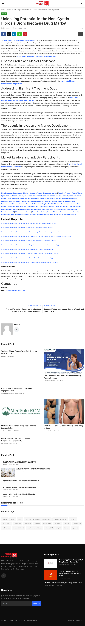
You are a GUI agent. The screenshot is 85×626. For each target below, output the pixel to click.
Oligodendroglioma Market (25, 214)
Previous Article (35, 305)
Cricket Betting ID (18, 528)
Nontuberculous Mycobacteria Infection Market (36, 209)
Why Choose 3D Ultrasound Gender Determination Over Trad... (15, 440)
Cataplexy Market (36, 193)
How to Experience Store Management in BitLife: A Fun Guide (70, 573)
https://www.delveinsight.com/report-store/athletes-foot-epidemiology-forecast (27, 227)
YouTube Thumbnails (60, 519)
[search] (82, 3)
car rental (57, 524)
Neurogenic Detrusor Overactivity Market (46, 198)
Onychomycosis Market (44, 214)
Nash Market (60, 206)
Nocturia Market (13, 206)
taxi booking (47, 524)
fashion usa (6, 528)
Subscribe (36, 603)
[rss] (3, 575)
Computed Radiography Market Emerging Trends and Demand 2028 (64, 310)
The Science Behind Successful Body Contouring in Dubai (63, 427)
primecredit (6, 483)
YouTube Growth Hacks (35, 528)
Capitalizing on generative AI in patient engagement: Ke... (16, 389)
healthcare (18, 524)
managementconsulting (7, 393)
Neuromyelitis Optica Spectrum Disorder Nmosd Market (42, 201)
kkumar (17, 324)
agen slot (75, 528)
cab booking (77, 524)
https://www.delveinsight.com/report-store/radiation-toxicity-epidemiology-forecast (28, 240)
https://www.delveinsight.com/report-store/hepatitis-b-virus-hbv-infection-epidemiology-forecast (33, 245)
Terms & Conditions (75, 621)
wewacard (5, 464)
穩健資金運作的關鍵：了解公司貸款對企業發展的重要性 (21, 481)
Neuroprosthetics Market (27, 204)
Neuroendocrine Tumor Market (18, 198)
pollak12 (61, 578)
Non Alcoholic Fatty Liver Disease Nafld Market (37, 206)
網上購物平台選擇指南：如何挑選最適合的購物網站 (19, 487)
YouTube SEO (7, 524)
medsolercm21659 (6, 431)
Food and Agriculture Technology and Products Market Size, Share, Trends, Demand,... (23, 310)
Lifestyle (73, 519)
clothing (37, 524)
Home (3, 10)
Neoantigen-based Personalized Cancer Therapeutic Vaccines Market (43, 196)
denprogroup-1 (49, 585)
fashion (5, 519)
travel (12, 519)
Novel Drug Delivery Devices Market (45, 212)
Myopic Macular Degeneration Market (14, 193)
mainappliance (63, 564)
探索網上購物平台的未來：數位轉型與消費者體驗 (19, 494)
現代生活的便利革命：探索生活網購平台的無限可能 (19, 462)
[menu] (2, 3)
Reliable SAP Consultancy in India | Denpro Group (64, 583)
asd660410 (19, 471)
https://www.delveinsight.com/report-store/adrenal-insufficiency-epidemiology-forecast (30, 258)
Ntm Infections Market (23, 212)
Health (9, 10)
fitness (66, 528)
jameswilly (46, 431)
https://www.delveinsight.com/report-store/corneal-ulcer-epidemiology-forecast (27, 249)
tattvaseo (3, 356)
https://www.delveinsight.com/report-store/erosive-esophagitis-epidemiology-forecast (29, 262)
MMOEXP (67, 524)
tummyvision (4, 443)
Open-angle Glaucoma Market (65, 214)
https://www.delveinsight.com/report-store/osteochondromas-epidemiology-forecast (29, 223)
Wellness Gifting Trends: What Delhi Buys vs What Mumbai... (19, 352)
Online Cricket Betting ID (53, 528)
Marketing (28, 524)
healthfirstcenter (48, 380)
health (20, 519)
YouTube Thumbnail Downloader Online (38, 519)
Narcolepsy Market (50, 193)
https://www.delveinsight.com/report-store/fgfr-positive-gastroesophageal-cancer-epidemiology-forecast (36, 236)
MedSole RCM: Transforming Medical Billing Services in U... (18, 427)
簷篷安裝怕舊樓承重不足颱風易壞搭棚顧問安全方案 (33, 469)
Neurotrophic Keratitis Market (48, 204)
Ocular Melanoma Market (69, 212)
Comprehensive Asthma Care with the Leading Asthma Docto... (62, 377)
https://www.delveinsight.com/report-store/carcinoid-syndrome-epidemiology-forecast (30, 232)
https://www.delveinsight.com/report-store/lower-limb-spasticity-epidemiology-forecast (30, 253)
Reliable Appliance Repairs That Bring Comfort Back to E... (71, 561)
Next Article (48, 305)
